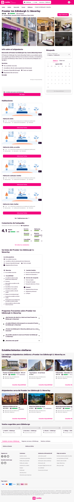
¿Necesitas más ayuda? (12, 340)
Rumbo (3, 7)
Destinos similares (45, 441)
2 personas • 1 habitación (44, 2)
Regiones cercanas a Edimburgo (30, 441)
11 (51, 76)
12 (55, 76)
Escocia (23, 7)
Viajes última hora (61, 463)
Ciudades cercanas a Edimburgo (10, 441)
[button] (19, 31)
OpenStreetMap (39, 79)
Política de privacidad (24, 460)
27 (58, 83)
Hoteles (9, 7)
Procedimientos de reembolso (45, 458)
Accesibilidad (41, 467)
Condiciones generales (25, 458)
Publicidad (22, 470)
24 (48, 83)
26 (55, 83)
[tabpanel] (37, 446)
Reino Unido (16, 7)
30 (69, 83)
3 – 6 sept (35, 2)
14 (62, 76)
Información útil (41, 463)
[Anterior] (48, 64)
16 (69, 76)
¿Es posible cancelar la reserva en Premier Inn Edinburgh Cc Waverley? (21, 335)
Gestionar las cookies (24, 465)
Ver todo (4, 75)
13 (58, 76)
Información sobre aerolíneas (44, 460)
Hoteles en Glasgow (7, 446)
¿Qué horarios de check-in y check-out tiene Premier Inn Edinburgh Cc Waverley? (21, 318)
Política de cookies (24, 463)
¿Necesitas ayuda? (42, 456)
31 (48, 87)
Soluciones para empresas (25, 475)
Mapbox (32, 79)
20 (58, 80)
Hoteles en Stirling (29, 446)
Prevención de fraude (43, 470)
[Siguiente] (69, 64)
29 (65, 83)
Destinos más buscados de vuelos (64, 456)
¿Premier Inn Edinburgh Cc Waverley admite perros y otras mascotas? (22, 329)
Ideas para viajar (60, 465)
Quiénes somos (23, 456)
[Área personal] (70, 2)
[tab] (11, 441)
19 (55, 80)
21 (62, 80)
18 (51, 80)
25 (51, 83)
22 (65, 80)
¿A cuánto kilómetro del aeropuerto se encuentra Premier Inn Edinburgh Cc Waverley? (22, 324)
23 (69, 80)
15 (65, 76)
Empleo (21, 467)
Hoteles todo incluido (61, 460)
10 (48, 76)
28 (62, 83)
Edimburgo (28, 2)
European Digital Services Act (44, 465)
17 (48, 80)
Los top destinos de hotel (62, 458)
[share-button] (71, 14)
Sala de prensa (23, 472)
